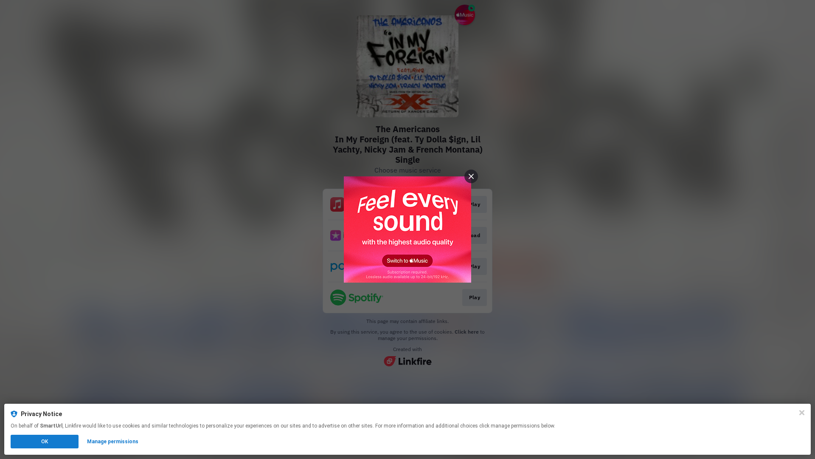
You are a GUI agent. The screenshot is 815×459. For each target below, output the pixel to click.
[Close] (802, 412)
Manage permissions (112, 442)
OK (44, 442)
